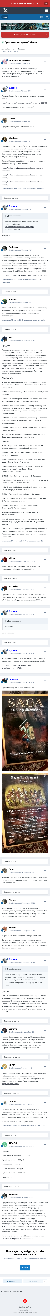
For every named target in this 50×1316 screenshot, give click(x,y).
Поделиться (13, 1281)
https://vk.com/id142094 (11, 1121)
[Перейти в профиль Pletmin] (4, 901)
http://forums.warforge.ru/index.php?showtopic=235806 (24, 275)
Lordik (12, 118)
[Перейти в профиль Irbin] (4, 339)
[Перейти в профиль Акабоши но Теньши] (4, 61)
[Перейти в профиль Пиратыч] (4, 680)
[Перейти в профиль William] (4, 559)
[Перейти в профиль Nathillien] (4, 588)
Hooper (12, 1101)
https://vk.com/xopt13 (10, 1084)
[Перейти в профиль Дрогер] (4, 89)
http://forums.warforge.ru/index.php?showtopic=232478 (24, 103)
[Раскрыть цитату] (6, 216)
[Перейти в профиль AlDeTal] (4, 1144)
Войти (25, 1268)
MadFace (13, 138)
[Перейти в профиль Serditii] (4, 929)
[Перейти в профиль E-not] (4, 870)
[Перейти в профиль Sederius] (4, 248)
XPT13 (12, 1065)
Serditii (12, 927)
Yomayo (13, 1029)
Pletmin (12, 900)
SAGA (15, 51)
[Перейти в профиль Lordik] (4, 120)
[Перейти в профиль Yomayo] (4, 1030)
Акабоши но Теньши (16, 49)
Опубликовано (20, 63)
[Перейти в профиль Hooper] (4, 1102)
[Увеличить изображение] (25, 730)
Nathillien (13, 586)
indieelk (13, 299)
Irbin (11, 337)
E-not (11, 869)
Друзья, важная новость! (23, 4)
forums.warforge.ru (25, 1310)
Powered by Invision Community (25, 1312)
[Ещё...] (45, 61)
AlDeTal (13, 1143)
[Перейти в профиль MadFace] (4, 139)
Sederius (13, 247)
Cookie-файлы (25, 1307)
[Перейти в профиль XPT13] (4, 1066)
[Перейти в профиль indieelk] (4, 301)
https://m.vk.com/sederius (22, 1238)
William (12, 558)
